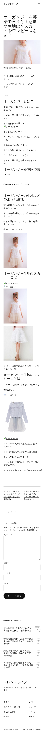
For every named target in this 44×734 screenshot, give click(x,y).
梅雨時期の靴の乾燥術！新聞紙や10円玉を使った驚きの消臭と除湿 (18, 664)
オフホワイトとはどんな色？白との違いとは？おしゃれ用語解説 (12, 495)
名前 (6, 563)
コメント (8, 535)
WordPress (36, 729)
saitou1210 (13, 68)
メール (7, 573)
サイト (6, 583)
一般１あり (28, 68)
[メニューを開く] (39, 3)
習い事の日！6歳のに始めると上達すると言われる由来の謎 (18, 629)
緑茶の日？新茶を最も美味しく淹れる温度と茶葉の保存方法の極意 (17, 653)
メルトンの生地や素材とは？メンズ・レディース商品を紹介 (31, 495)
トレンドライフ (11, 3)
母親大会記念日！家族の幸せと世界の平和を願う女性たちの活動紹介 (18, 641)
